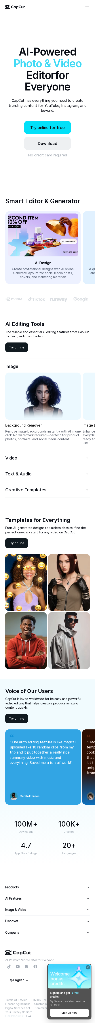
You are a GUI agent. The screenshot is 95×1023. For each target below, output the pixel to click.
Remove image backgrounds (26, 431)
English (19, 980)
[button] (47, 143)
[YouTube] (17, 967)
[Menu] (88, 7)
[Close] (88, 967)
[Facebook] (35, 967)
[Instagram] (26, 967)
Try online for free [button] (47, 127)
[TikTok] (8, 967)
